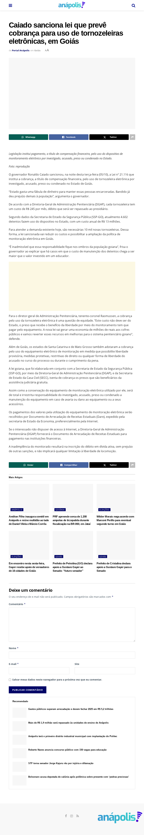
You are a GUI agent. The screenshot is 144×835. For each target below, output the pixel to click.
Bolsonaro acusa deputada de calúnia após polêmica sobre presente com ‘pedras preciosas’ (78, 776)
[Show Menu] (10, 5)
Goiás (37, 50)
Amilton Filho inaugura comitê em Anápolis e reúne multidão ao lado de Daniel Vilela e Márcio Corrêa (29, 520)
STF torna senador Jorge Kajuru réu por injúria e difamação (60, 763)
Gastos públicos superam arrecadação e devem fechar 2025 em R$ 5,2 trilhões (70, 709)
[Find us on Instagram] (71, 816)
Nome (14, 648)
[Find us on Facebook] (66, 816)
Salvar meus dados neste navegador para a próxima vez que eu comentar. (57, 679)
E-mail (14, 664)
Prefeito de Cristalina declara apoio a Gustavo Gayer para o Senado (114, 567)
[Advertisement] (72, 286)
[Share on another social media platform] (132, 137)
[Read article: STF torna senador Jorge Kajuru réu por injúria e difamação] (19, 767)
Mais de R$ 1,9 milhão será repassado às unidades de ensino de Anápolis (68, 722)
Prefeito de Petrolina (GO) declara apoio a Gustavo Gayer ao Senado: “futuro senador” (72, 567)
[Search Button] (133, 5)
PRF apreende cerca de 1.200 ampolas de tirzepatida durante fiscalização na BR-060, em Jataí (71, 520)
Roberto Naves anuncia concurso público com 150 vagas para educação (67, 749)
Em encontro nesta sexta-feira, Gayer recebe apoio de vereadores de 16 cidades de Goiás (29, 567)
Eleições (104, 509)
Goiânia (60, 509)
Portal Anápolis (20, 50)
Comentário (17, 604)
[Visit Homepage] (71, 5)
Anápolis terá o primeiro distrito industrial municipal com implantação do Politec (72, 736)
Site (77, 664)
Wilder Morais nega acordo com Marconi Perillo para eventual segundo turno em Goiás (115, 520)
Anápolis (17, 509)
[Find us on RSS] (77, 816)
